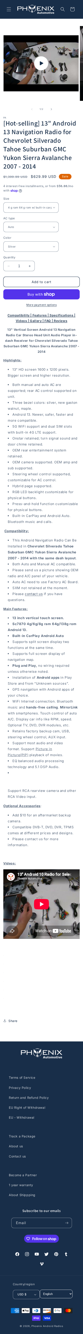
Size (6, 198)
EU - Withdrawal (21, 1117)
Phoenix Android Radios (47, 1326)
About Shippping (22, 1195)
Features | (41, 315)
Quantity (9, 257)
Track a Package (22, 1136)
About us (16, 1146)
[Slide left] (32, 109)
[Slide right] (51, 109)
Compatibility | (20, 315)
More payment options (41, 304)
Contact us (17, 1156)
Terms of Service (22, 1077)
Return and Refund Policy (29, 1097)
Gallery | (37, 321)
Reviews (60, 321)
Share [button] (12, 1021)
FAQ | (49, 321)
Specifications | (62, 315)
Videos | (23, 321)
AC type (9, 218)
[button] (9, 9)
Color (7, 237)
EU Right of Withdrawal (27, 1107)
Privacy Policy (20, 1088)
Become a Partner (23, 1175)
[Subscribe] (67, 1223)
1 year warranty (21, 1185)
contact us (34, 594)
